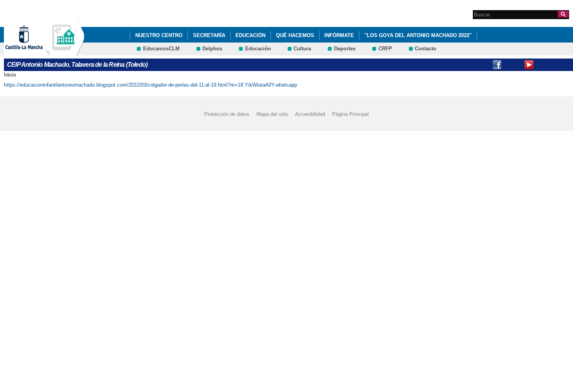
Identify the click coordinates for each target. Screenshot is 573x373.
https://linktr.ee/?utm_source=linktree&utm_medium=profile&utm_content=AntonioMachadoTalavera (561, 64)
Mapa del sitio (272, 114)
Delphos (212, 49)
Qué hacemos (295, 35)
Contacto (425, 49)
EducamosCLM (161, 49)
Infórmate (339, 35)
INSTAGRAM (513, 64)
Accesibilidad (310, 114)
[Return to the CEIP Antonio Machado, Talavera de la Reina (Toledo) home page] (64, 52)
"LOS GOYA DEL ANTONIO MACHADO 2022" (418, 35)
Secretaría (209, 35)
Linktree (545, 64)
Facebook (497, 64)
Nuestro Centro (158, 35)
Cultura (302, 49)
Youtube (529, 64)
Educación (250, 35)
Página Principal (350, 114)
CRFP (385, 49)
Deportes (344, 49)
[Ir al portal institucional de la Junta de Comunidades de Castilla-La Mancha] (34, 52)
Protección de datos (226, 114)
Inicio (10, 75)
